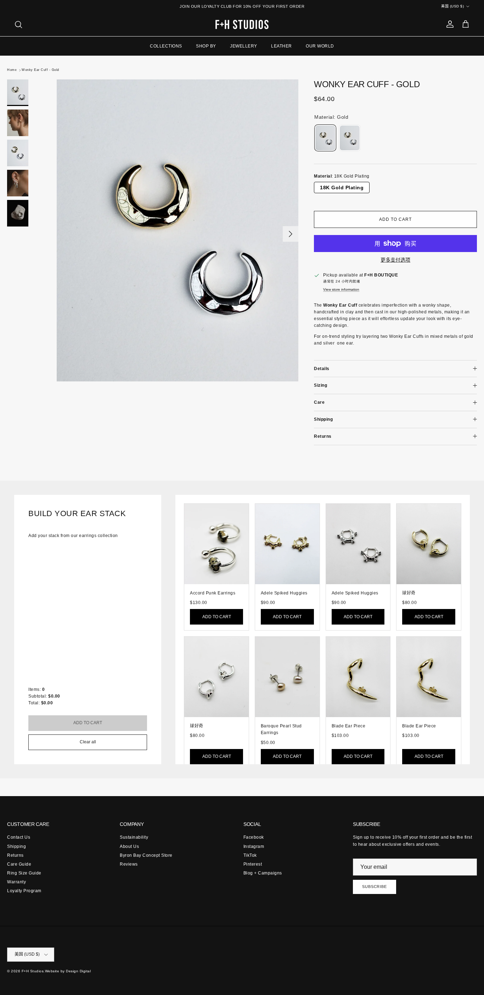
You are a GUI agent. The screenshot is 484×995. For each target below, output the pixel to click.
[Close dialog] (302, 404)
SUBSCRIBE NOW (242, 581)
